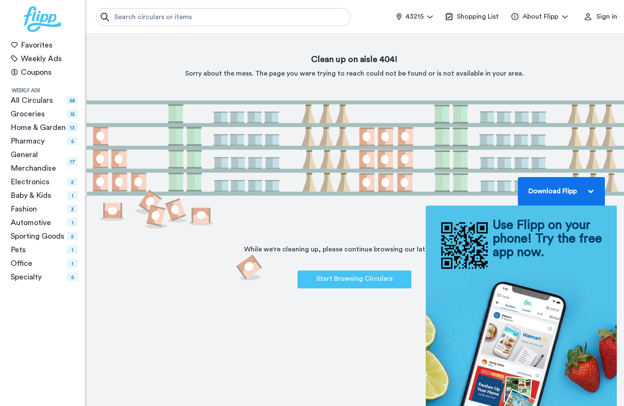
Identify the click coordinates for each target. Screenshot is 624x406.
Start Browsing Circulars (354, 278)
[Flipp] (42, 19)
